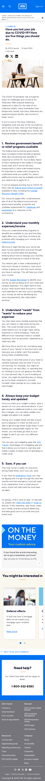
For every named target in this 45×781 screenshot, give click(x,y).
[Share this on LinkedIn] (16, 56)
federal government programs (28, 188)
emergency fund (23, 475)
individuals (31, 207)
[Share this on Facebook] (7, 56)
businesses (7, 210)
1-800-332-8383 (23, 502)
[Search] (9, 6)
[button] (3, 6)
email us (37, 502)
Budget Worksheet (18, 280)
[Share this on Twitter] (11, 56)
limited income (8, 242)
